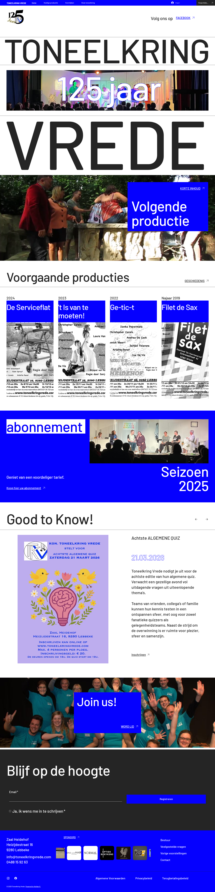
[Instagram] (8, 878)
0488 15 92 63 (17, 862)
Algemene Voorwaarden (110, 878)
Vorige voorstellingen (173, 853)
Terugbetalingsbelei (174, 878)
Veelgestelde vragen (173, 846)
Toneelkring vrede (16, 3)
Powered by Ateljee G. (33, 887)
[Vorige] (196, 519)
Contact (165, 860)
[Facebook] (15, 878)
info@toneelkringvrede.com (28, 857)
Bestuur (165, 840)
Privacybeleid (143, 878)
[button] (125, 726)
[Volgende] (207, 519)
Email (13, 792)
